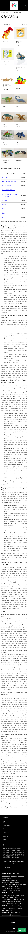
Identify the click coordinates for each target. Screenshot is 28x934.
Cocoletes (15, 893)
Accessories (17, 890)
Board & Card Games (8, 882)
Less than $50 (6, 915)
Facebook (6, 829)
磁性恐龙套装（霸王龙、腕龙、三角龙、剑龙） (7, 86)
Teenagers (5, 910)
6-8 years (12, 908)
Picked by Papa (12, 931)
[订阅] (23, 868)
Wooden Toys (6, 876)
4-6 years (4, 908)
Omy (3, 903)
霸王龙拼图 (5, 41)
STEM (3, 888)
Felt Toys (13, 876)
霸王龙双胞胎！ (19, 160)
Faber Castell (20, 895)
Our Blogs (5, 832)
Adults (11, 910)
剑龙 (4, 142)
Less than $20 (15, 912)
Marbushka (11, 901)
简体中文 (13, 922)
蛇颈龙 (17, 106)
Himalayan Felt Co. (7, 899)
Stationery (18, 886)
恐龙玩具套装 (6, 160)
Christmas (16, 873)
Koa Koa (16, 899)
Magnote (4, 901)
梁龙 (4, 124)
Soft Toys (10, 886)
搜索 (4, 822)
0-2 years (13, 906)
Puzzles (4, 886)
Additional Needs (7, 890)
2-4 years (21, 906)
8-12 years (19, 908)
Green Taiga (13, 897)
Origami (11, 884)
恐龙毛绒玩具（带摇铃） (20, 68)
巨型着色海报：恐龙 (7, 62)
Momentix (19, 901)
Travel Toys (10, 888)
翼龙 (17, 124)
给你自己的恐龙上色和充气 (20, 42)
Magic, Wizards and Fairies (10, 880)
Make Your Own (6, 878)
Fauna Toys (5, 897)
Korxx (22, 899)
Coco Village (5, 895)
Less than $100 (16, 915)
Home (2, 12)
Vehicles (17, 888)
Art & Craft (21, 876)
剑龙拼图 (18, 89)
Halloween (5, 884)
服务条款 (5, 836)
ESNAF (13, 895)
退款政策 (5, 839)
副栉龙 (4, 106)
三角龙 (17, 142)
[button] (2, 5)
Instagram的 (6, 825)
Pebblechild (9, 903)
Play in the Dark (20, 884)
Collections (8, 12)
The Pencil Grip (19, 903)
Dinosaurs (18, 882)
